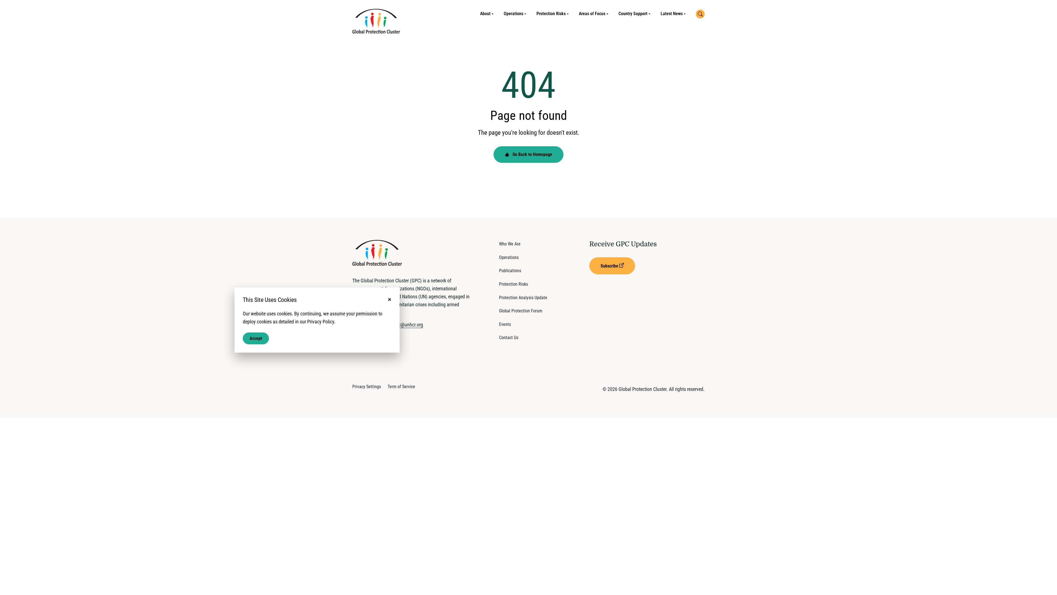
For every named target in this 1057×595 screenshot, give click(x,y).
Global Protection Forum (520, 310)
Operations (513, 13)
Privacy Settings (366, 386)
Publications (510, 270)
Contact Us (508, 337)
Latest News (672, 13)
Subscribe (609, 266)
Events (505, 324)
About (485, 13)
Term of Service (401, 386)
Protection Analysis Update (523, 297)
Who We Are (510, 244)
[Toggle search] (700, 14)
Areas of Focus (592, 13)
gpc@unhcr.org (408, 325)
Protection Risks (551, 13)
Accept (256, 338)
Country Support (633, 13)
